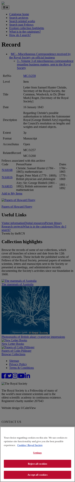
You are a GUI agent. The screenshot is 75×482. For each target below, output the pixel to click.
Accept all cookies (37, 474)
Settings (37, 452)
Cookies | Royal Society (30, 445)
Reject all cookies (37, 463)
